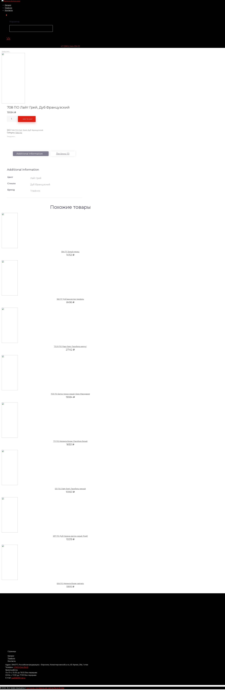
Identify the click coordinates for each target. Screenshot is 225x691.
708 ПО (18, 133)
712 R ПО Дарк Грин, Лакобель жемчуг (70, 347)
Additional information (29, 153)
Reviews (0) (62, 153)
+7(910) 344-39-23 (21, 667)
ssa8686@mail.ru (18, 678)
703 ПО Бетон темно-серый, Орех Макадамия (70, 394)
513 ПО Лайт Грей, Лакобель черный (70, 489)
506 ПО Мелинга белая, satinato (70, 583)
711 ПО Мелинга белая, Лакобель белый (70, 441)
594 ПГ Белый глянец (70, 252)
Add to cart (28, 119)
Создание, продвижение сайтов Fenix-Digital (45, 688)
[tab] (31, 153)
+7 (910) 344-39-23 (70, 46)
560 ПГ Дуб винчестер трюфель (70, 299)
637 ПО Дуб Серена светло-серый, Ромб (70, 536)
